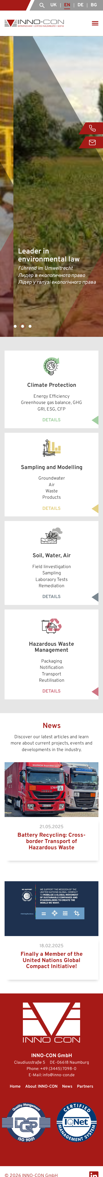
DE (81, 5)
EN (67, 5)
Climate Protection (24, 354)
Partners (85, 1086)
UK (53, 5)
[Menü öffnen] (95, 23)
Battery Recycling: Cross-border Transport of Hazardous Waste (50, 768)
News (67, 1086)
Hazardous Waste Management (36, 612)
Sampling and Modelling (29, 436)
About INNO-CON (41, 1086)
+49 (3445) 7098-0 (58, 1069)
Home (15, 1086)
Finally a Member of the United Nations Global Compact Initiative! (51, 888)
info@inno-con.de (59, 1075)
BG (94, 5)
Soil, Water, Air (19, 524)
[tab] (15, 326)
